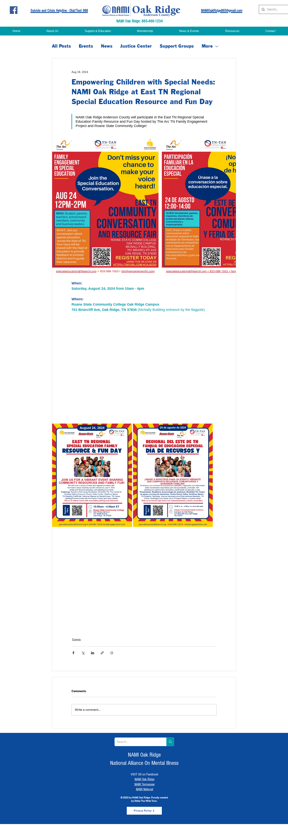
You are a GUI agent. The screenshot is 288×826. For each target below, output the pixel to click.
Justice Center (136, 46)
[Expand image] (105, 206)
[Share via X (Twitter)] (83, 653)
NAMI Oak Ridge (144, 779)
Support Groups (177, 46)
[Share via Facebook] (73, 653)
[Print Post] (112, 653)
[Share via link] (102, 653)
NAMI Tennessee (144, 784)
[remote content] (106, 362)
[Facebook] (13, 10)
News (106, 46)
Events (86, 46)
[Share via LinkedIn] (92, 653)
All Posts (61, 46)
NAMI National (144, 789)
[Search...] (170, 742)
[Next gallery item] (231, 206)
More (207, 46)
